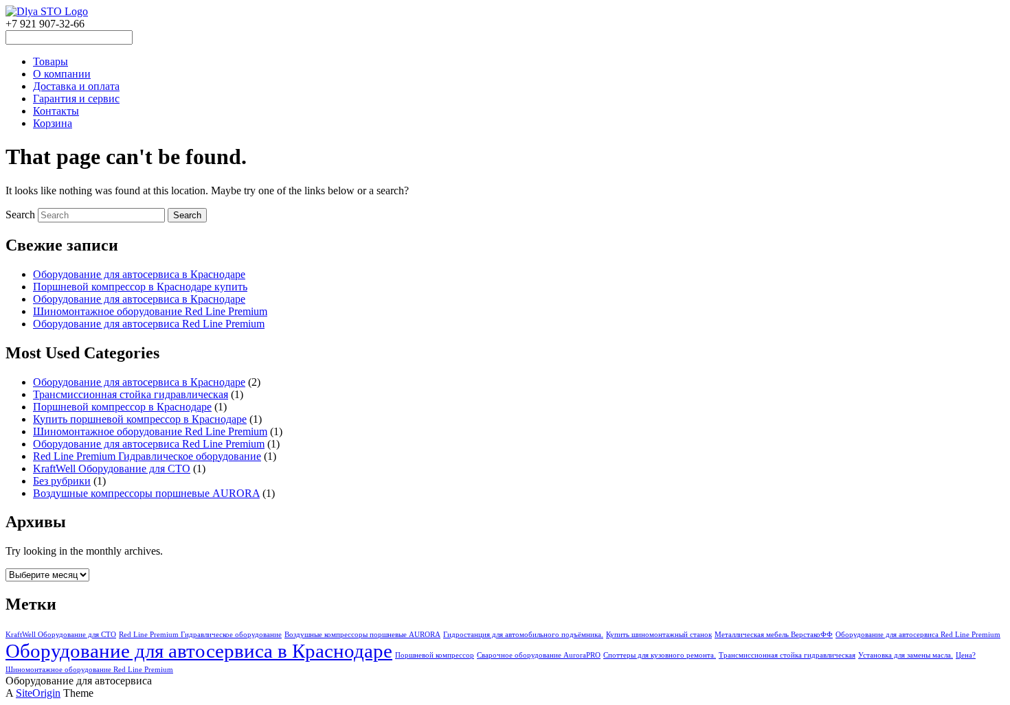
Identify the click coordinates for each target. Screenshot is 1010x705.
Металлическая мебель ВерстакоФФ (774, 634)
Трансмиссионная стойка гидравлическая (130, 394)
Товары (50, 61)
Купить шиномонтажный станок (659, 634)
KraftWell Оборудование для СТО (111, 468)
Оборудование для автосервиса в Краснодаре (139, 274)
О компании (62, 74)
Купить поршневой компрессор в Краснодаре (140, 419)
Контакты (56, 111)
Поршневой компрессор (434, 655)
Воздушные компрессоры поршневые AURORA (146, 493)
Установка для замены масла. (905, 655)
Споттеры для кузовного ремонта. (659, 655)
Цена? (966, 655)
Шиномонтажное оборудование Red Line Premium (150, 311)
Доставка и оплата (76, 86)
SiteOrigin (38, 693)
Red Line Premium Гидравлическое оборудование (147, 456)
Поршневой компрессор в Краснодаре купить (140, 286)
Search (20, 214)
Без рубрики (62, 481)
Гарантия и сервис (76, 98)
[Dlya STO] (46, 11)
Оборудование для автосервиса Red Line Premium (149, 324)
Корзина (52, 123)
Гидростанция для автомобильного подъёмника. (523, 634)
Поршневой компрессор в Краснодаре (122, 407)
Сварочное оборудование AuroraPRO (539, 655)
